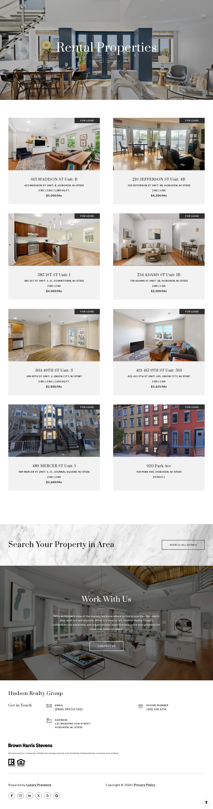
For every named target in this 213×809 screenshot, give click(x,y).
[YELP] (47, 795)
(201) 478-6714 (156, 709)
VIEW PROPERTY (54, 159)
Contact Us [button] (106, 646)
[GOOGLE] (56, 795)
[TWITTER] (38, 795)
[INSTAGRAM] (20, 795)
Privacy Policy (144, 785)
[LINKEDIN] (29, 795)
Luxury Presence (38, 785)
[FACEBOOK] (11, 795)
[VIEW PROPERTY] (54, 156)
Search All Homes (183, 544)
